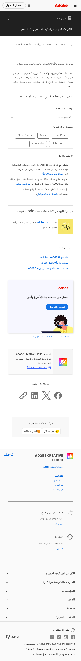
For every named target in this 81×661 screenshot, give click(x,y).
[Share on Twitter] (46, 399)
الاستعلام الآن (59, 524)
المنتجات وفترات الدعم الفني (47, 194)
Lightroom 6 (59, 144)
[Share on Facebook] (58, 399)
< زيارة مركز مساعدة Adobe (53, 467)
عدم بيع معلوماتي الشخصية (62, 654)
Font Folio (38, 144)
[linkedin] (52, 637)
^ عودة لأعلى (8, 455)
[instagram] (66, 637)
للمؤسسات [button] (68, 591)
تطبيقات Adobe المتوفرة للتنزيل (54, 263)
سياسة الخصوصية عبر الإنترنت (44, 337)
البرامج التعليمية (58, 490)
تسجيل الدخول (14, 5)
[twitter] (59, 637)
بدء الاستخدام (58, 480)
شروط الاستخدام (66, 649)
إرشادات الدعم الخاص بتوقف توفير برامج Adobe (48, 268)
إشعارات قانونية (67, 337)
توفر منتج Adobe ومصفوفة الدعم (54, 257)
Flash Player (25, 136)
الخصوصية (31, 643)
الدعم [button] (71, 599)
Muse (43, 136)
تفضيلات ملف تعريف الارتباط (41, 649)
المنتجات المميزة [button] (65, 617)
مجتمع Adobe (43, 223)
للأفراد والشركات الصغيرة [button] (60, 573)
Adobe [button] (71, 608)
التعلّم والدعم (59, 476)
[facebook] (73, 637)
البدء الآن (60, 549)
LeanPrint (60, 136)
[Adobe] (61, 5)
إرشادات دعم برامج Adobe (52, 174)
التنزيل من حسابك (23, 184)
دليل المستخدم (58, 485)
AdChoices (37, 654)
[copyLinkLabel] (23, 399)
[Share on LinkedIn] (34, 399)
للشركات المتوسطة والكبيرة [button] (59, 582)
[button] (30, 5)
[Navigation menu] (75, 5)
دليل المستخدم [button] (61, 19)
